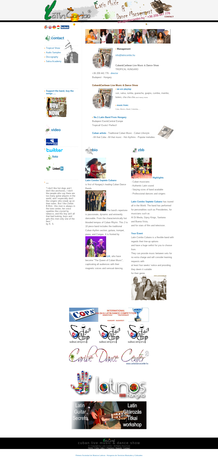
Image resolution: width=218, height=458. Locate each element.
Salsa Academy (53, 61)
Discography (52, 57)
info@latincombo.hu (125, 55)
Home (90, 448)
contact (57, 38)
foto (55, 156)
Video (56, 130)
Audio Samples (53, 52)
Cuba (97, 448)
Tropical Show (53, 48)
